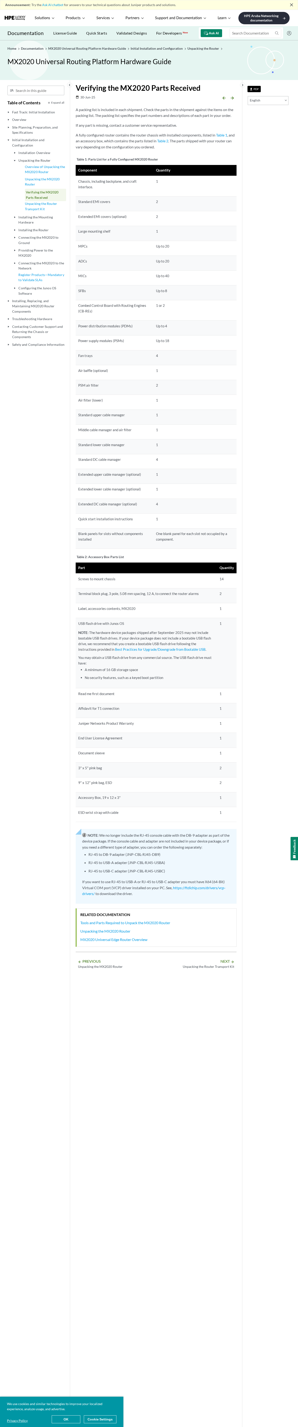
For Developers (172, 33)
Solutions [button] (42, 18)
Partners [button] (132, 18)
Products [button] (73, 18)
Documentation (25, 33)
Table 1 (221, 135)
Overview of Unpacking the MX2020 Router (45, 169)
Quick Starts (96, 33)
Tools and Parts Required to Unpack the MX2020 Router (125, 922)
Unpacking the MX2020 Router (42, 181)
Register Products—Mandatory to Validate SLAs (41, 277)
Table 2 (162, 141)
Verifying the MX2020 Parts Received (42, 194)
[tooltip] (254, 89)
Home (12, 48)
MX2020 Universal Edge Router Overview (113, 939)
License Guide (65, 33)
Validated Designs (131, 33)
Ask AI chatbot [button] (52, 5)
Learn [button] (222, 18)
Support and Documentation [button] (178, 18)
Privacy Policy (17, 1420)
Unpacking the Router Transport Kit (41, 206)
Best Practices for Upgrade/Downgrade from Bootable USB (160, 649)
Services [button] (103, 18)
